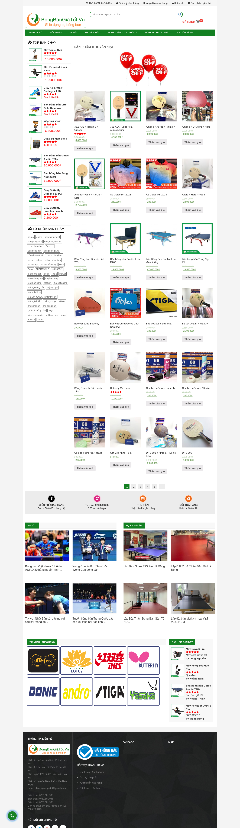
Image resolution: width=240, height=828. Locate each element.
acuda (31, 237)
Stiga (50, 310)
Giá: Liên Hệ (51, 97)
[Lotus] (76, 660)
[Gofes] (43, 660)
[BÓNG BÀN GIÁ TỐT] (55, 20)
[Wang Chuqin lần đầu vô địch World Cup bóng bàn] (94, 545)
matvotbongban (35, 278)
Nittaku (62, 301)
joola (54, 273)
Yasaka (31, 319)
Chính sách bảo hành (90, 788)
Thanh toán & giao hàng (116, 32)
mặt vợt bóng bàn (36, 287)
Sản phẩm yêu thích (201, 3)
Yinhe (40, 319)
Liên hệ (178, 3)
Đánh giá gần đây (182, 642)
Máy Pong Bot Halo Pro (197, 667)
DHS (61, 264)
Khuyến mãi (88, 32)
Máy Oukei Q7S (53, 49)
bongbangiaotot (52, 237)
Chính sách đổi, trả (148, 32)
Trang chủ (35, 32)
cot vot (39, 260)
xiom (63, 315)
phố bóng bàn (49, 306)
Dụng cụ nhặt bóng (55, 138)
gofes (46, 273)
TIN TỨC (70, 32)
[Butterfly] (143, 660)
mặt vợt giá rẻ (34, 292)
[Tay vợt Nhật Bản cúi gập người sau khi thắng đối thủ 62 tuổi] (47, 597)
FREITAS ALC (42, 269)
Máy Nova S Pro (195, 648)
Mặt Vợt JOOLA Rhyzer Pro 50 (42, 296)
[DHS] (110, 660)
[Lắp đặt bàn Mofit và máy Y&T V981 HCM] (193, 597)
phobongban (34, 306)
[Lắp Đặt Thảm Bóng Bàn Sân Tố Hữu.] (145, 597)
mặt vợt (47, 283)
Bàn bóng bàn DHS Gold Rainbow (55, 106)
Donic (30, 269)
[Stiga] (110, 691)
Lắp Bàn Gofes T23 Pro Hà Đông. (145, 566)
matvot (62, 273)
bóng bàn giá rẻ (51, 250)
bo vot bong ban (35, 246)
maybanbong (51, 278)
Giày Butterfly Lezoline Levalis (53, 209)
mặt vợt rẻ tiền (34, 301)
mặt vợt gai (52, 287)
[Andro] (76, 691)
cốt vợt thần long (49, 264)
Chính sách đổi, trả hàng (91, 772)
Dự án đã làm (134, 525)
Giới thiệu (53, 32)
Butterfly (50, 246)
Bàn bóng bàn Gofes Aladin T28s (56, 157)
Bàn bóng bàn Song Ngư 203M (56, 175)
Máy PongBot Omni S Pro (55, 68)
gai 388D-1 (57, 269)
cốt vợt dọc (33, 264)
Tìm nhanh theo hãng (42, 642)
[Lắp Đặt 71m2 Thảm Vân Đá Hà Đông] (193, 545)
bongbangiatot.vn (52, 241)
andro (39, 237)
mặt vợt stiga (50, 301)
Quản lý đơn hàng (128, 3)
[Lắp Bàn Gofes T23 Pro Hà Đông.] (145, 545)
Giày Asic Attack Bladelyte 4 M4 (53, 89)
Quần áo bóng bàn (37, 310)
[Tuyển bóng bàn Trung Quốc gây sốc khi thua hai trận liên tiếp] (94, 597)
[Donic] (43, 691)
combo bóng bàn (54, 255)
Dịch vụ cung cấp (88, 777)
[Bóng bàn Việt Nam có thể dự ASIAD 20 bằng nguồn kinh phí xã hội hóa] (47, 545)
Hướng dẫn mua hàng (155, 3)
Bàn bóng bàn (34, 250)
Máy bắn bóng (34, 283)
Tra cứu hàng (175, 32)
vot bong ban (52, 315)
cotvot (30, 260)
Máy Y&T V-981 (52, 121)
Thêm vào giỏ (85, 148)
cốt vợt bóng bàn (53, 260)
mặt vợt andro (60, 283)
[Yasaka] (143, 691)
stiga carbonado (35, 315)
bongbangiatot (35, 241)
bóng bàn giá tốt (35, 255)
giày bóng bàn (34, 273)
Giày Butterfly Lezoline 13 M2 (53, 191)
